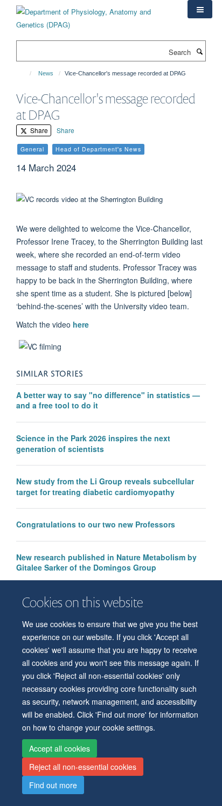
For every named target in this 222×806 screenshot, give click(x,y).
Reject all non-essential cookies (82, 766)
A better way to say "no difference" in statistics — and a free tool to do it (108, 400)
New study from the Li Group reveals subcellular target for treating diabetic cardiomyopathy (105, 486)
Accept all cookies (59, 748)
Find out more (53, 785)
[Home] (25, 73)
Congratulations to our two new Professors (95, 524)
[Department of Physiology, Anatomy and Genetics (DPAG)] (93, 14)
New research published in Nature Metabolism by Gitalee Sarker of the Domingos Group (106, 562)
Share (38, 130)
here (81, 324)
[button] (200, 9)
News (45, 73)
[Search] (199, 51)
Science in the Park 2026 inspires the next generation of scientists (93, 443)
